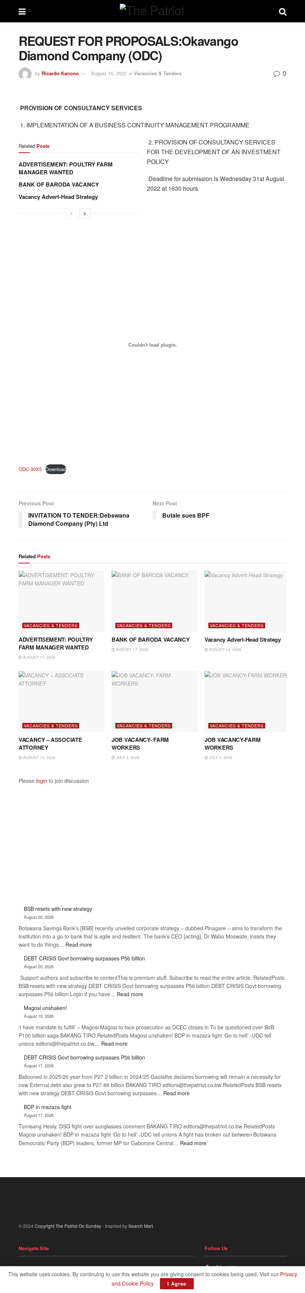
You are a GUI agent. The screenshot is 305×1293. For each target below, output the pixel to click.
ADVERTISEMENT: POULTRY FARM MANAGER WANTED (66, 168)
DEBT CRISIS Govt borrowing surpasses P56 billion (84, 958)
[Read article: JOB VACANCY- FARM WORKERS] (154, 701)
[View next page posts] (84, 213)
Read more (78, 944)
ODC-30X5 (30, 469)
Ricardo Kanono (60, 73)
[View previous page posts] (71, 213)
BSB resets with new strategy (58, 908)
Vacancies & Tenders (158, 73)
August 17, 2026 (38, 657)
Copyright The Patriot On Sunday (68, 1226)
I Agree (176, 1283)
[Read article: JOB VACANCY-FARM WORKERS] (247, 701)
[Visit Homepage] (152, 11)
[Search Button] (282, 11)
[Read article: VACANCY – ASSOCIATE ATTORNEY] (61, 701)
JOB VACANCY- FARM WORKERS (140, 744)
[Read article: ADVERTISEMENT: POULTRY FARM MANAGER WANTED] (61, 601)
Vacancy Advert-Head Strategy (58, 197)
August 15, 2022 (108, 73)
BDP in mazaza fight (47, 1107)
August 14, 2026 (224, 649)
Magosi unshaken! (45, 1007)
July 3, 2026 (127, 757)
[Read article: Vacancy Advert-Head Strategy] (247, 601)
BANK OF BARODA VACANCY (59, 184)
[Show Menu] (22, 11)
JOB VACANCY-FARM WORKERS (232, 744)
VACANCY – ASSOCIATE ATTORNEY (50, 744)
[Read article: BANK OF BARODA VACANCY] (154, 601)
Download (55, 469)
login (41, 780)
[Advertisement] (152, 837)
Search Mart (140, 1226)
